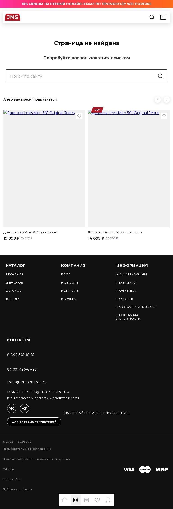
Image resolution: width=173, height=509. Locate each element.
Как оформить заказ (136, 307)
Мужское (15, 274)
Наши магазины (131, 274)
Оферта (9, 469)
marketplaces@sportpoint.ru (38, 392)
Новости (69, 282)
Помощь (124, 298)
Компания (73, 266)
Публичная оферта (17, 489)
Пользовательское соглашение (27, 448)
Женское (14, 282)
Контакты (70, 290)
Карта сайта (11, 479)
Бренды (13, 298)
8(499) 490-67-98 (22, 369)
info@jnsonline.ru (27, 382)
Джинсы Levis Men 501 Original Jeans (30, 232)
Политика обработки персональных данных (36, 459)
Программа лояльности (128, 316)
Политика (126, 290)
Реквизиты (126, 282)
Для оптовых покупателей (34, 421)
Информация (132, 266)
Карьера (68, 298)
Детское (13, 290)
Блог (65, 274)
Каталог (15, 266)
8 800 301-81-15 (20, 355)
